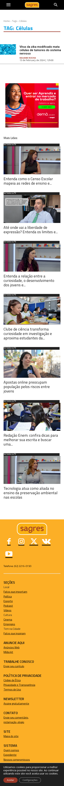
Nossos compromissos (17, 760)
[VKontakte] (46, 542)
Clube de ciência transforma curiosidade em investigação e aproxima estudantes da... (28, 333)
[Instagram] (21, 542)
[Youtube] (9, 554)
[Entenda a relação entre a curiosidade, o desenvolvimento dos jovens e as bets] (32, 258)
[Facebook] (9, 542)
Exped (7, 755)
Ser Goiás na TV (10, 145)
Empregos (9, 624)
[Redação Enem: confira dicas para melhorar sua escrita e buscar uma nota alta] (32, 417)
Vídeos (7, 610)
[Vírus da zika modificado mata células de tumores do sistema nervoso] (8, 49)
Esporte (8, 601)
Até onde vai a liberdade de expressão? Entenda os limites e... (31, 230)
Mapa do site (11, 736)
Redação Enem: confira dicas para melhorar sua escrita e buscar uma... (31, 439)
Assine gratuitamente (16, 704)
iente (13, 755)
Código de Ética (12, 680)
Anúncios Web (12, 647)
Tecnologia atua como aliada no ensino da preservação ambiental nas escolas (30, 492)
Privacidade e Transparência (19, 685)
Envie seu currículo (14, 666)
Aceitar (10, 780)
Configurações (30, 780)
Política (8, 596)
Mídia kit (8, 652)
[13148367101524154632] (32, 126)
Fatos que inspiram (15, 633)
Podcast (8, 606)
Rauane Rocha (28, 57)
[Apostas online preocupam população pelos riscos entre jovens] (32, 364)
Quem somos (11, 750)
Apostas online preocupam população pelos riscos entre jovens (27, 386)
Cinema (8, 620)
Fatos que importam (15, 592)
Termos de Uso (12, 689)
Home (7, 21)
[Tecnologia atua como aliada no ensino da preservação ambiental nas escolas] (32, 470)
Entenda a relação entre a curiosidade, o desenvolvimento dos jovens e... (29, 280)
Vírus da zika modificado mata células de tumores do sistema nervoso (40, 50)
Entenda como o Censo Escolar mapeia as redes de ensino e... (28, 181)
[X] (33, 542)
